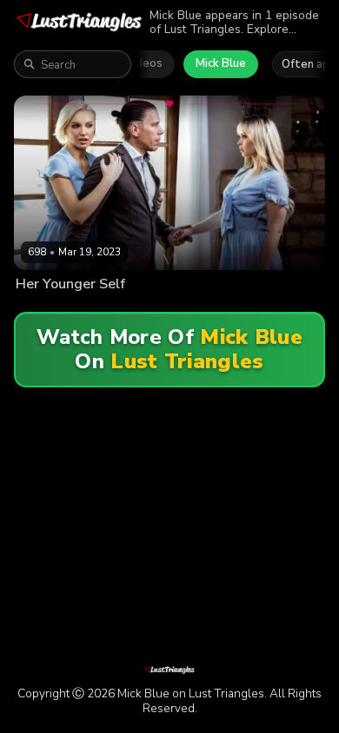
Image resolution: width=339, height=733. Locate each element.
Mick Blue (221, 63)
